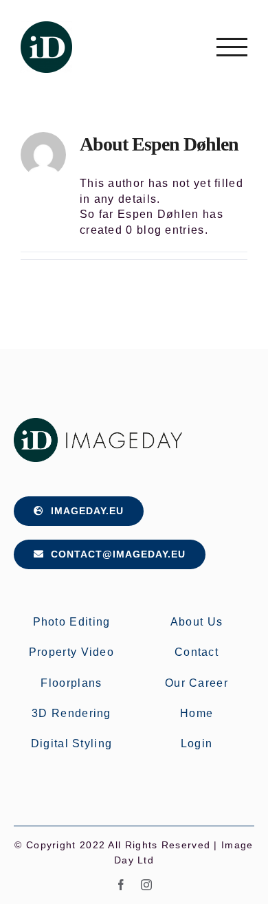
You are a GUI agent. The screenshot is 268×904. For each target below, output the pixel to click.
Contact (197, 652)
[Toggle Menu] (232, 47)
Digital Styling (72, 743)
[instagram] (147, 884)
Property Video (71, 652)
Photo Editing (72, 622)
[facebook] (121, 884)
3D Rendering (71, 713)
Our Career (196, 683)
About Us (196, 622)
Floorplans (71, 683)
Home (196, 713)
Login (197, 743)
